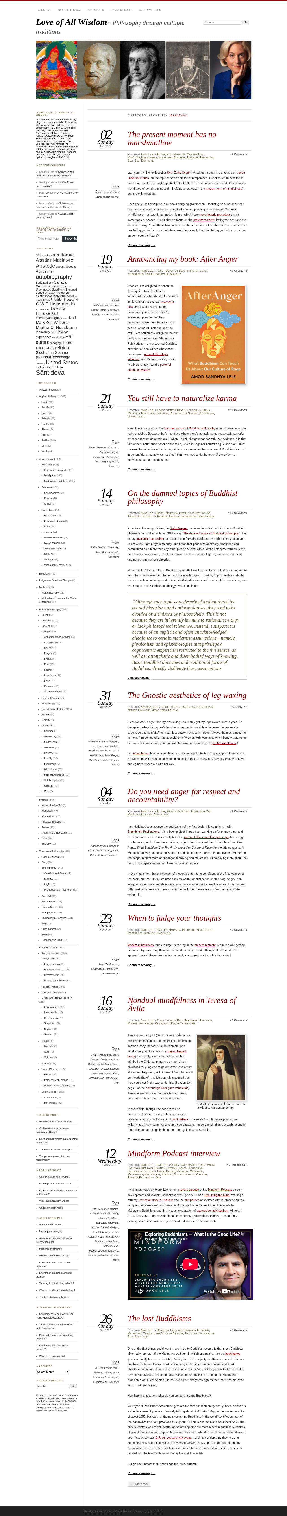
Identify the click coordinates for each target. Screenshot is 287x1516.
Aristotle (114, 1209)
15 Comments (238, 513)
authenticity (96, 1213)
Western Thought (48, 947)
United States (62, 362)
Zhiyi (116, 1082)
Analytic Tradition (177, 811)
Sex (44, 445)
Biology (180, 706)
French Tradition (51, 986)
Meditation (188, 929)
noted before (141, 753)
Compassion (51, 642)
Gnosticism (104, 750)
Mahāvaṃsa (111, 1377)
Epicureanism (51, 1007)
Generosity (50, 736)
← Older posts (139, 1484)
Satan (108, 1073)
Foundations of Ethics (142, 1171)
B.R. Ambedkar (103, 1368)
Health (45, 424)
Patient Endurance (157, 273)
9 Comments (239, 270)
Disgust (48, 653)
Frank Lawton (100, 1232)
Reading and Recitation (54, 832)
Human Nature (166, 1171)
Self (130, 160)
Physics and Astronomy (57, 1085)
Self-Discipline (144, 160)
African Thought (48, 389)
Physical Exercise (51, 821)
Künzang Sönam (102, 1372)
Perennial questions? (50, 1248)
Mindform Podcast (220, 1189)
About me (44, 10)
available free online (150, 538)
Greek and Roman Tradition (57, 997)
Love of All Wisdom (71, 22)
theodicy (40, 363)
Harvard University (108, 547)
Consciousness (166, 410)
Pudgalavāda (100, 1382)
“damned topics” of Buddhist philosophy (189, 428)
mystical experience (107, 1064)
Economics (50, 1097)
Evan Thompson (98, 447)
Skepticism (50, 1023)
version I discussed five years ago (206, 837)
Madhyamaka (111, 1246)
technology (61, 357)
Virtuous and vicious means (54, 1255)
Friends (46, 418)
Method (43, 587)
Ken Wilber (55, 322)
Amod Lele (147, 154)
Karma (206, 410)
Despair (48, 648)
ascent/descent (66, 266)
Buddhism (172, 270)
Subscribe (70, 238)
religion (62, 347)
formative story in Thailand (156, 1200)
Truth (45, 934)
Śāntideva (100, 192)
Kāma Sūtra (112, 1241)
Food (201, 154)
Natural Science (184, 1174)
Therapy (46, 843)
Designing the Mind (216, 1195)
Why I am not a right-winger (54, 1200)
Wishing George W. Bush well (55, 1183)
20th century (44, 255)
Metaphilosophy (50, 592)
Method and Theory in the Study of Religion (155, 1333)
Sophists (49, 1029)
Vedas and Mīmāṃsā (55, 565)
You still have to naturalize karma (182, 398)
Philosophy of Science (184, 413)
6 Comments (239, 1020)
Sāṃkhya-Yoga (52, 548)
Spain (115, 1073)
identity (58, 308)
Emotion (162, 929)
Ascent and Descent (50, 1224)
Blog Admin (45, 573)
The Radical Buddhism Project (55, 1149)
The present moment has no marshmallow (172, 138)
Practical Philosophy (50, 609)
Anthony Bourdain (103, 305)
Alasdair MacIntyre (54, 260)
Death (181, 410)
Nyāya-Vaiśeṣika (53, 543)
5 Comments (239, 1330)
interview (104, 1236)
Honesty (48, 752)
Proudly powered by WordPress (102, 1511)
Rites (44, 838)
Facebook (70, 152)
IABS (115, 1368)
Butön (93, 547)
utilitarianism (105, 1255)
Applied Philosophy (49, 396)
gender (93, 750)
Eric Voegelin (111, 741)
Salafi (47, 1051)
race (40, 347)
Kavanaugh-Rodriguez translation (167, 1088)
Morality (146, 814)
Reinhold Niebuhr (109, 309)
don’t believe (180, 1119)
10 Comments (238, 410)
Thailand (92, 1255)
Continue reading (141, 245)
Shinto (47, 503)
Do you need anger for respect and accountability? (184, 795)
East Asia (47, 487)
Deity (200, 706)
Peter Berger (111, 755)
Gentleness (50, 742)
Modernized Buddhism (172, 157)
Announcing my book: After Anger (183, 258)
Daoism (191, 706)
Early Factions (52, 964)
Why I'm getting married (52, 1356)
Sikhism (48, 554)
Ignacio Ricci (155, 1511)
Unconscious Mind (52, 940)
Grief (47, 669)
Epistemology (49, 867)
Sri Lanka (114, 1382)
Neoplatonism (51, 1012)
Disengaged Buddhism (50, 289)
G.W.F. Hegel (48, 303)
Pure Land (94, 760)
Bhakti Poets (51, 515)
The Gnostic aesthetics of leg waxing (187, 695)
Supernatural (136, 416)
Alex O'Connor (100, 1209)
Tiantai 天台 (112, 1078)
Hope (47, 680)
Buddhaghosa (44, 282)
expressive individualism (105, 746)
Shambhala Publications (143, 831)
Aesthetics (167, 706)
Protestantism (51, 975)
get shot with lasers (223, 743)
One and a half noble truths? (54, 1176)
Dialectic (48, 878)
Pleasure (192, 157)
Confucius (43, 286)
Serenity (175, 273)
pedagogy (56, 343)
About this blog (69, 10)
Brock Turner (103, 850)
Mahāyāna (134, 157)
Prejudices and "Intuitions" (58, 889)
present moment (205, 945)
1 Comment (240, 706)
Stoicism (48, 1034)
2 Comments (239, 154)
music (54, 332)
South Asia (141, 1336)
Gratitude (49, 747)
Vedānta (48, 559)
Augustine (44, 271)
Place (45, 429)
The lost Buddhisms (159, 1318)
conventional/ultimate (107, 1222)
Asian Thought (47, 459)
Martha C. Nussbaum (56, 327)
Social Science (50, 1091)
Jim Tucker (112, 457)
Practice (43, 799)
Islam (45, 1041)
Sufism (48, 1057)
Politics (173, 710)
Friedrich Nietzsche (64, 299)
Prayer (149, 1023)
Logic (47, 884)
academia (63, 254)
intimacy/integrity (48, 318)
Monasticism (48, 816)
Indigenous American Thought (55, 580)
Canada (60, 282)
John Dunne (111, 969)
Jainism (48, 532)
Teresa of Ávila (96, 1078)
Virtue (45, 725)
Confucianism (206, 1164)
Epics (47, 526)
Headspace (97, 969)
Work (45, 451)
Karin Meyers (103, 461)
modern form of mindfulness (224, 188)
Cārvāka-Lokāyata (54, 521)
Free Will (206, 811)
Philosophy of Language (200, 1333)
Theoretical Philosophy (51, 851)
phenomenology (110, 973)
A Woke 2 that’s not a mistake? (56, 1121)
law (68, 323)
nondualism (94, 1068)
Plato (68, 342)
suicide (108, 314)
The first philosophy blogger (54, 1297)
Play (44, 434)
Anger (161, 270)
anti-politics (192, 1200)
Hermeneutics (49, 901)
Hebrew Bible (43, 309)
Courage (49, 731)
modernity (43, 332)
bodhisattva (232, 1353)
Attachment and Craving (181, 154)
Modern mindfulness (141, 945)
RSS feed (63, 157)
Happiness (50, 675)
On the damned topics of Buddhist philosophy (182, 497)
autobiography (110, 1213)
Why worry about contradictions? (57, 1290)
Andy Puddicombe (108, 964)
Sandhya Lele (149, 706)
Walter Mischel (111, 196)
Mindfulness (149, 157)
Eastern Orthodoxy (54, 969)
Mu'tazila (49, 1046)
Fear (46, 664)
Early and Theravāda (140, 1168)
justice (114, 850)
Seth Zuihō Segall (178, 172)
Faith (47, 659)
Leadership (50, 763)
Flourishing (186, 270)
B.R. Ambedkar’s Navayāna (173, 1437)
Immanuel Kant (47, 313)
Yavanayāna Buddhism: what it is (57, 1283)
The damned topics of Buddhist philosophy (211, 533)
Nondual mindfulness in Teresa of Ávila (182, 1004)
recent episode (189, 1189)
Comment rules (121, 10)
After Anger (95, 10)
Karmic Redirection (52, 805)
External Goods (176, 1168)
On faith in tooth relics (51, 1207)
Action (161, 154)
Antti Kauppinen (99, 846)
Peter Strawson (98, 855)
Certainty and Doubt (55, 873)
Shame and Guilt (53, 691)
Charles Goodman (108, 1218)
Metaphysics (186, 513)
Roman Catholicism (183, 1023)
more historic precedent (215, 214)
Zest (46, 791)
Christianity (48, 958)
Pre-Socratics (51, 1018)
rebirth (114, 461)
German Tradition (51, 992)
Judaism (46, 1063)
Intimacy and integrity (50, 1231)
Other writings (150, 10)
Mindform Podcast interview (174, 1153)
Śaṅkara (57, 367)
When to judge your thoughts (174, 917)
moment (203, 220)
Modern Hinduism (53, 537)
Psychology (207, 157)
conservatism (95, 741)
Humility (48, 758)
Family (45, 407)
